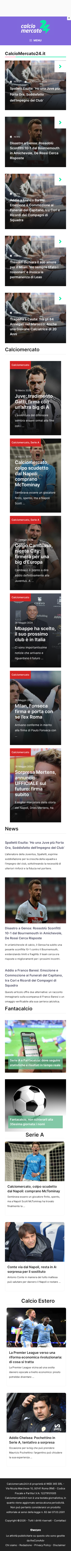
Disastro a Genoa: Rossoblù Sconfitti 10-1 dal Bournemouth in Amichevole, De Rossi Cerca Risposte (33, 933)
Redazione (25, 1545)
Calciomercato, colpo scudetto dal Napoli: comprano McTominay (31, 473)
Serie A (35, 442)
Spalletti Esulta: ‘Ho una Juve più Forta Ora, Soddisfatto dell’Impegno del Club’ (35, 94)
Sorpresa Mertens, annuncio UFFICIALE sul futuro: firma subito (35, 783)
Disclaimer (59, 1545)
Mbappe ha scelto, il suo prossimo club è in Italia (35, 634)
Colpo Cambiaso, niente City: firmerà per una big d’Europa (34, 554)
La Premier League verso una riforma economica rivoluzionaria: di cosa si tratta (35, 1357)
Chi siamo (11, 1545)
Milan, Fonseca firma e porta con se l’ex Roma (34, 711)
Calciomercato (20, 364)
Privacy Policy (42, 1545)
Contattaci (60, 1520)
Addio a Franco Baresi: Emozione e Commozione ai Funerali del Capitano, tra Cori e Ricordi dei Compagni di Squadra (35, 210)
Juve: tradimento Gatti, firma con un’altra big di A (34, 401)
